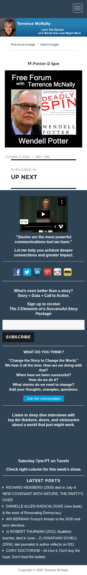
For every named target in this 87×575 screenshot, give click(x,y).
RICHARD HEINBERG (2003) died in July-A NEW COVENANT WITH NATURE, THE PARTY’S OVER (42, 493)
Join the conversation (43, 398)
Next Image (49, 44)
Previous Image (23, 44)
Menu (78, 9)
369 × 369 (42, 157)
